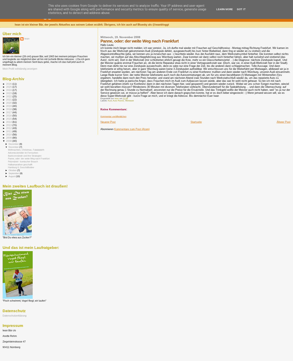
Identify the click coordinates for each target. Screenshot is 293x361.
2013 (9, 125)
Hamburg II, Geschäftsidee (21, 167)
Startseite (196, 121)
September (14, 173)
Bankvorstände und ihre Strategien (24, 156)
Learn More (224, 9)
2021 (9, 99)
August (12, 176)
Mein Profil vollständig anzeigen (20, 68)
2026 (9, 84)
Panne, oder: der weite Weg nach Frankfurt (29, 158)
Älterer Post (283, 121)
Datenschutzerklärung (15, 315)
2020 (9, 103)
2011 (9, 131)
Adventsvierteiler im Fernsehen (23, 153)
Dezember (14, 144)
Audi (110, 101)
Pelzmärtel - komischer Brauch (23, 161)
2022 (9, 96)
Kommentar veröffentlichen (113, 116)
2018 (9, 109)
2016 (9, 115)
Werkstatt (129, 101)
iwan (26, 38)
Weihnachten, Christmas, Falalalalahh (26, 150)
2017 (9, 112)
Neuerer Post (108, 121)
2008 (9, 141)
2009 (9, 137)
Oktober (13, 170)
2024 (9, 90)
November (14, 147)
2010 (9, 134)
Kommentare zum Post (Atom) (131, 129)
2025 (9, 87)
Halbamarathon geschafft (20, 164)
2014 (9, 122)
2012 (9, 128)
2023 (9, 93)
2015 (9, 118)
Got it (241, 9)
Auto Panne (118, 101)
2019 (9, 106)
